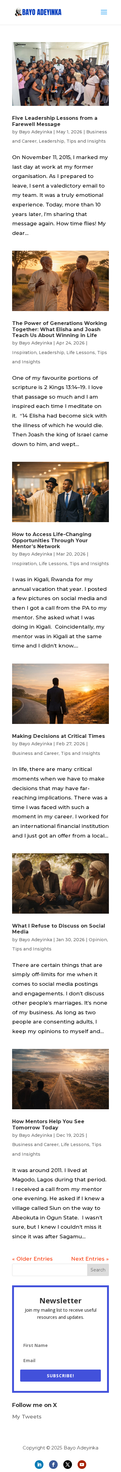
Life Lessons (80, 352)
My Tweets (27, 1417)
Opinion (98, 939)
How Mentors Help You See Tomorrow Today (48, 1124)
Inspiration (24, 352)
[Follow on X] (67, 1464)
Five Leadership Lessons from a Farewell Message (54, 121)
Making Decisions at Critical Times (58, 736)
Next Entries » (90, 1259)
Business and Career (35, 753)
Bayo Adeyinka (35, 132)
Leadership (51, 141)
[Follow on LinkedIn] (39, 1464)
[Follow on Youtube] (82, 1464)
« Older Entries (32, 1259)
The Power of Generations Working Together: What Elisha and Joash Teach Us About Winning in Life (59, 329)
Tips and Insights (86, 141)
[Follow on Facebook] (53, 1464)
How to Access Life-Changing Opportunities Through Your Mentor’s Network (52, 540)
